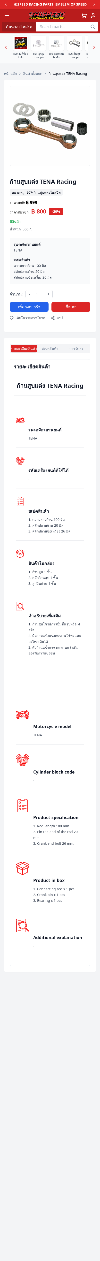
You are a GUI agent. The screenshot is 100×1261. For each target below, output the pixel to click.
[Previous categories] (6, 47)
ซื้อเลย (71, 307)
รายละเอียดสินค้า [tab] (24, 348)
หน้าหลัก (10, 73)
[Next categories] (94, 47)
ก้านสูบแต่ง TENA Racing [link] (68, 73)
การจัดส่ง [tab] (76, 348)
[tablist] (50, 348)
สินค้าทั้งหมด (32, 73)
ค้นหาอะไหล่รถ (19, 26)
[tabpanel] (50, 662)
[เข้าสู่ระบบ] (93, 15)
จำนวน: (16, 294)
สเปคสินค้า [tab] (50, 348)
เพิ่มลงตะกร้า (29, 307)
